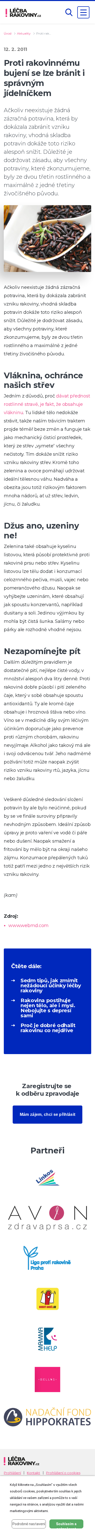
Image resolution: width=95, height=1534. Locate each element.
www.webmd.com (28, 925)
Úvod (7, 33)
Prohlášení (12, 1473)
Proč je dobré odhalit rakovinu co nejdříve (48, 1027)
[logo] (23, 12)
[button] (69, 12)
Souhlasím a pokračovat (66, 1525)
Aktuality (24, 33)
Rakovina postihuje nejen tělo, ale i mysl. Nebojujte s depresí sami (48, 1008)
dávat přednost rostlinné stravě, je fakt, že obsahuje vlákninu (47, 404)
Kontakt (33, 1473)
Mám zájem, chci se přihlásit (47, 1114)
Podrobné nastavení (28, 1524)
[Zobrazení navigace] (83, 12)
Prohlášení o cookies (63, 1473)
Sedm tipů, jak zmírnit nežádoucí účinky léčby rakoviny (51, 985)
